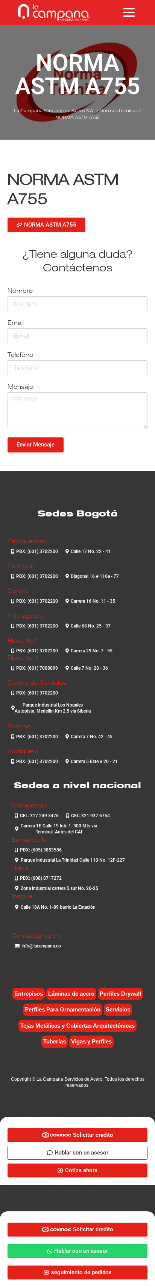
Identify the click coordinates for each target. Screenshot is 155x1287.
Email (16, 323)
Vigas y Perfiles (91, 1041)
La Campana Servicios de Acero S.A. (54, 110)
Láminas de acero (71, 993)
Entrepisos (28, 993)
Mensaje (20, 387)
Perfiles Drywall (120, 993)
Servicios (118, 1009)
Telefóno (20, 355)
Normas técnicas (118, 110)
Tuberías (54, 1041)
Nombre (20, 291)
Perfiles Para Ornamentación (62, 1009)
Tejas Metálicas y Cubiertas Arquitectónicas (77, 1025)
